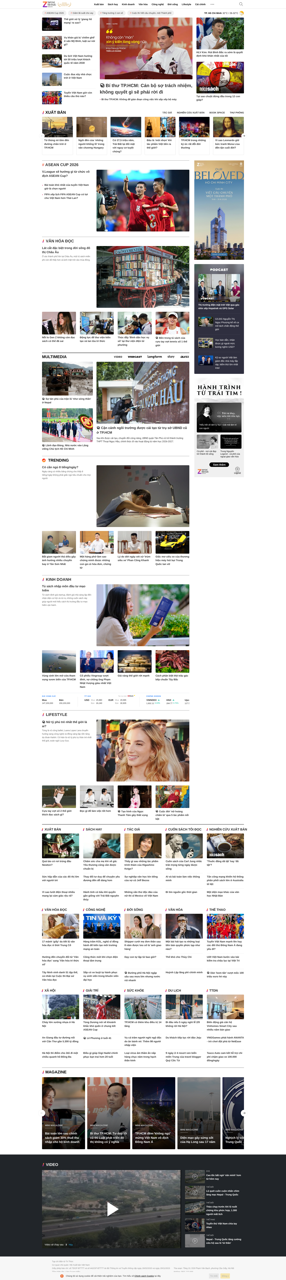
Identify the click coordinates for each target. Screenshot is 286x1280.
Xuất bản (99, 4)
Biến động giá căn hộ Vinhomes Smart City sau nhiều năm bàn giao (222, 1026)
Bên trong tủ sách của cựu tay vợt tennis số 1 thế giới (171, 342)
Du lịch (174, 990)
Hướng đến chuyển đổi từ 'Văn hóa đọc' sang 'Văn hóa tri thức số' (60, 961)
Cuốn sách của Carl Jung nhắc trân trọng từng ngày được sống (184, 865)
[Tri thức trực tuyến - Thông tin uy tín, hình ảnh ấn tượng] (57, 4)
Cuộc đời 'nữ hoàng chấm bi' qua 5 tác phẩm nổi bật (172, 815)
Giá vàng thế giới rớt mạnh (133, 675)
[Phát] (111, 1209)
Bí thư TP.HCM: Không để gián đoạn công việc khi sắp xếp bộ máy (139, 99)
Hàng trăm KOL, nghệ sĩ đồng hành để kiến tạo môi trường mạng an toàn (100, 945)
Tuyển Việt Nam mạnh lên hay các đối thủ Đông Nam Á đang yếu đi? (224, 945)
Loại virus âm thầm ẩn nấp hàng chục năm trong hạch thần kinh (140, 1057)
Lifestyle (186, 4)
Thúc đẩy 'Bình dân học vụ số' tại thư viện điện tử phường (133, 341)
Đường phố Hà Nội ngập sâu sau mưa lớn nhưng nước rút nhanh (142, 977)
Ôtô (208, 1171)
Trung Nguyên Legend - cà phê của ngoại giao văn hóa (230, 454)
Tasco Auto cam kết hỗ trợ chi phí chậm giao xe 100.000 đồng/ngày (224, 1057)
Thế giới (210, 1187)
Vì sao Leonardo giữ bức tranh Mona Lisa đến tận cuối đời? (227, 144)
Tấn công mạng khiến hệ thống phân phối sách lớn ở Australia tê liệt (225, 880)
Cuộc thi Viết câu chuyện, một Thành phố (151, 13)
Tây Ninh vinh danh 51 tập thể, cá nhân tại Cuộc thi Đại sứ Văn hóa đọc (60, 976)
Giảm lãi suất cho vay (83, 13)
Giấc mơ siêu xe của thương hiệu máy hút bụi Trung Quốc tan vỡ (172, 560)
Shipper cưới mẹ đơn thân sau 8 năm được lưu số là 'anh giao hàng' (142, 945)
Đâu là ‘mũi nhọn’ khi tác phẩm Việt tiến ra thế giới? (159, 144)
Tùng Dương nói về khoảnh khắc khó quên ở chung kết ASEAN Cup (99, 1026)
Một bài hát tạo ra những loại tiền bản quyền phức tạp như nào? (183, 945)
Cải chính (200, 4)
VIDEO (52, 1164)
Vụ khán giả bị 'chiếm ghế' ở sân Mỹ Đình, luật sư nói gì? (79, 41)
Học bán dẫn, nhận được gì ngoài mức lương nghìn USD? (225, 343)
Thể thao (217, 910)
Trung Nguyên (200, 379)
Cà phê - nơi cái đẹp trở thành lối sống (206, 452)
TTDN (213, 990)
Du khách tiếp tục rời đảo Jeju (183, 1037)
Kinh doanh (128, 4)
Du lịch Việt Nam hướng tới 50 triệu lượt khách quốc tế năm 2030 (78, 59)
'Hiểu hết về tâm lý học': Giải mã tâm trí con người (218, 426)
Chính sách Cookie (144, 1276)
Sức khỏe (135, 990)
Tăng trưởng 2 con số (112, 13)
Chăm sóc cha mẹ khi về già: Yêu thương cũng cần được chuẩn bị (100, 865)
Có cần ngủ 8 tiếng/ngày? (60, 467)
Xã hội (50, 990)
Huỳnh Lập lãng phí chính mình (184, 972)
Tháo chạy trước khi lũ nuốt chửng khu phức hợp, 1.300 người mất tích (221, 1210)
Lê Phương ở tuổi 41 (99, 1038)
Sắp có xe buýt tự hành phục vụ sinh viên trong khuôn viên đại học (101, 976)
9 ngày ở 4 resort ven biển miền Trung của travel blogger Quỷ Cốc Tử (183, 1057)
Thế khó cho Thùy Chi (179, 957)
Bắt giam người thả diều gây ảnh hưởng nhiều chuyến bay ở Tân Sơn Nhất (59, 560)
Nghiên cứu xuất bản (228, 829)
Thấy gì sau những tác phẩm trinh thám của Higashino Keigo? (141, 865)
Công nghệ (158, 4)
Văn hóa (143, 4)
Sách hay (113, 4)
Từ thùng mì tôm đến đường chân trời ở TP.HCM (56, 144)
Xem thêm (219, 461)
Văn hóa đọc (60, 241)
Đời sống (173, 4)
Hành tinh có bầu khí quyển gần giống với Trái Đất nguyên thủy (101, 896)
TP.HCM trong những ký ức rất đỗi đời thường (193, 144)
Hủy (71, 1244)
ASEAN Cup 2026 (55, 13)
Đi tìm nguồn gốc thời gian (181, 892)
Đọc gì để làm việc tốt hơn (95, 811)
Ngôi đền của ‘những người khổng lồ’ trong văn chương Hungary (91, 144)
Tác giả (133, 829)
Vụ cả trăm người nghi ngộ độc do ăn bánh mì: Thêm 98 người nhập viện (142, 1041)
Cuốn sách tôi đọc (184, 829)
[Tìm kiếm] (241, 4)
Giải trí (92, 990)
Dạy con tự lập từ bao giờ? (140, 957)
